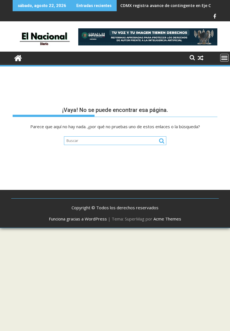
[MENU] (224, 58)
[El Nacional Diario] (18, 57)
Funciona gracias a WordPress (78, 219)
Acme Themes (167, 219)
